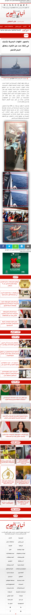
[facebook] (26, 5)
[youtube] (21, 5)
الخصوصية (21, 603)
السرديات (20, 584)
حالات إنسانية (20, 580)
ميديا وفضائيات (10, 553)
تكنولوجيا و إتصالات (21, 569)
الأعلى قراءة (15, 442)
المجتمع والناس (10, 584)
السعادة (10, 592)
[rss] (12, 5)
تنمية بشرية (21, 565)
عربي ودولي (18, 26)
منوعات (21, 596)
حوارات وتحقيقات (20, 553)
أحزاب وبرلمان (10, 565)
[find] (10, 5)
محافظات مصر (9, 26)
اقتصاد (10, 545)
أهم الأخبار (15, 382)
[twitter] (23, 5)
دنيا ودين (10, 576)
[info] (7, 5)
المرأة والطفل (9, 569)
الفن (10, 549)
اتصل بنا (10, 603)
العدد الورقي (15, 332)
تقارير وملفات (20, 557)
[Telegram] (22, 246)
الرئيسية (21, 538)
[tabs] (4, 5)
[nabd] (15, 5)
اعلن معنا (10, 599)
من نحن (21, 599)
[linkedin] (18, 5)
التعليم (10, 561)
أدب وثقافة (21, 561)
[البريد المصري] (15, 263)
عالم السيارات (10, 588)
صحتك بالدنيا (10, 572)
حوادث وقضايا (20, 549)
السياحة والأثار (21, 588)
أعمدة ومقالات (10, 557)
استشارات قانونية (20, 592)
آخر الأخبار (15, 337)
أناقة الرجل (21, 572)
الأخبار (25, 26)
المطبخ (21, 576)
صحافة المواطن (10, 580)
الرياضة (21, 545)
